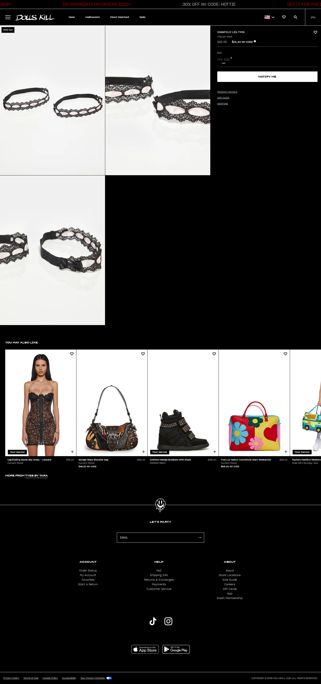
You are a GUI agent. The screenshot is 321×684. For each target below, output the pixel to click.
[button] (96, 4)
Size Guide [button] (223, 98)
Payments (159, 584)
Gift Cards (230, 589)
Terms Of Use (30, 678)
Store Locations (230, 575)
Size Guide (230, 579)
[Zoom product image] (52, 100)
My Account (88, 575)
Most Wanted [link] (119, 17)
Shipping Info (159, 575)
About (230, 570)
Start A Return (88, 584)
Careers (229, 584)
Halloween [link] (92, 17)
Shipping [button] (222, 104)
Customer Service (159, 589)
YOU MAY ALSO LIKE (21, 342)
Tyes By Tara (224, 37)
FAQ (158, 570)
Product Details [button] (227, 92)
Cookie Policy (50, 678)
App (229, 593)
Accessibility (69, 678)
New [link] (72, 17)
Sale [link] (142, 17)
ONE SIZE (223, 59)
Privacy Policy (11, 678)
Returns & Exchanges (159, 579)
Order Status (88, 570)
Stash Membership (230, 598)
